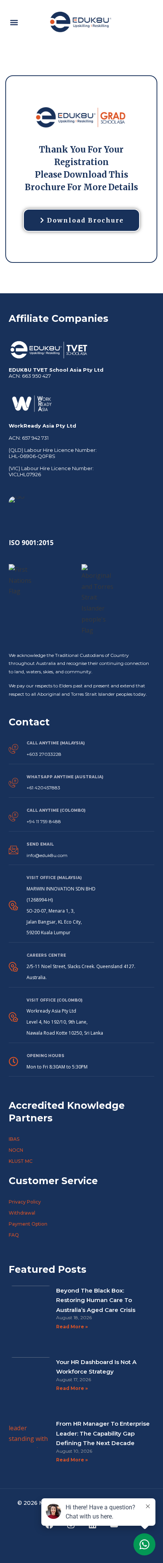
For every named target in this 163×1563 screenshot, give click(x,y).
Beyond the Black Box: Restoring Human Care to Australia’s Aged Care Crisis (95, 1300)
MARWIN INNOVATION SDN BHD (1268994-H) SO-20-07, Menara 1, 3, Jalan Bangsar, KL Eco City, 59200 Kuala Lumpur (61, 911)
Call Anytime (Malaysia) (56, 743)
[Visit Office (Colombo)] (13, 1017)
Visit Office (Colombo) (55, 1000)
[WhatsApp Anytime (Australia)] (13, 782)
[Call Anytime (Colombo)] (13, 816)
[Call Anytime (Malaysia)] (13, 749)
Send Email (40, 844)
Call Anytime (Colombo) (56, 810)
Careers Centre (46, 955)
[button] (14, 22)
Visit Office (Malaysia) (54, 877)
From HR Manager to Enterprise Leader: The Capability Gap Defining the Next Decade (103, 1433)
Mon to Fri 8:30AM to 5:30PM (57, 1067)
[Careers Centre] (13, 967)
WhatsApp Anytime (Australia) (65, 776)
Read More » (72, 1326)
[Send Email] (13, 850)
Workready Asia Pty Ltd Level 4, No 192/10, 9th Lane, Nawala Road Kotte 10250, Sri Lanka (65, 1022)
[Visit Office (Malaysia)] (13, 905)
